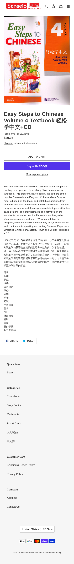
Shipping (8, 143)
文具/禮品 (12, 432)
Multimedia (13, 414)
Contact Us (13, 506)
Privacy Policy (15, 474)
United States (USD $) (36, 529)
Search (11, 372)
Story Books (14, 405)
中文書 (11, 441)
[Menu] (68, 6)
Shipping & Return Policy (21, 464)
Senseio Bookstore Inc (31, 552)
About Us (12, 497)
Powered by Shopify (52, 552)
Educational (13, 396)
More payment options (37, 174)
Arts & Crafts (14, 423)
